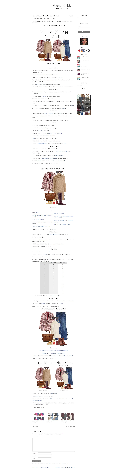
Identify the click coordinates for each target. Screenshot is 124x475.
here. (65, 143)
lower (61, 355)
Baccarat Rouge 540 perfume (61, 151)
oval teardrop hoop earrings (45, 128)
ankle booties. (71, 301)
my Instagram (62, 398)
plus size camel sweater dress (45, 74)
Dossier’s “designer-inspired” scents (49, 158)
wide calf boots (38, 92)
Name (34, 453)
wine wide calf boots (40, 84)
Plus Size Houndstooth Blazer (38, 210)
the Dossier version (59, 155)
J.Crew (50, 251)
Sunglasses (56, 210)
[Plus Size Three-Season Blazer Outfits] (39, 416)
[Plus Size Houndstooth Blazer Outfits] (53, 416)
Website (34, 458)
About (80, 6)
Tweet (71, 426)
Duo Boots (45, 96)
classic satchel (44, 116)
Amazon (53, 135)
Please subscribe (36, 396)
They (33, 138)
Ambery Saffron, (40, 160)
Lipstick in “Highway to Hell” (60, 220)
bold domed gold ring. (42, 143)
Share (68, 426)
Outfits (41, 6)
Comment (34, 436)
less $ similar (38, 212)
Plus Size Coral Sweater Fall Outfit (41, 467)
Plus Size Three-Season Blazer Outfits (38, 420)
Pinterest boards (53, 398)
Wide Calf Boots (57, 224)
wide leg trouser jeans (43, 239)
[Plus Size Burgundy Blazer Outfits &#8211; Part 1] (67, 416)
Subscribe (84, 31)
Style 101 (47, 6)
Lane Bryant (47, 256)
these (59, 113)
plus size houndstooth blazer (52, 80)
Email (74, 426)
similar (71, 216)
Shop (76, 6)
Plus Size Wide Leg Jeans (47, 353)
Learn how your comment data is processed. (58, 463)
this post (72, 105)
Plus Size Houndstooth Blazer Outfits (52, 420)
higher (63, 224)
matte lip (35, 148)
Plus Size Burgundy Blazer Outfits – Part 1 (67, 420)
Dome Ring (34, 219)
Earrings (56, 213)
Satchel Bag (34, 215)
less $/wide (70, 355)
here (72, 86)
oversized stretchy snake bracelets (54, 133)
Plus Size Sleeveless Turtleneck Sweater (47, 350)
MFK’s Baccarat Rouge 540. (59, 160)
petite (55, 217)
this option (60, 77)
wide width (43, 303)
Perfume (34, 226)
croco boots (61, 301)
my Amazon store (56, 140)
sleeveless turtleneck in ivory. (56, 243)
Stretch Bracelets (36, 222)
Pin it (66, 426)
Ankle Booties (37, 355)
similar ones (40, 130)
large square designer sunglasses (50, 113)
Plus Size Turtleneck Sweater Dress (62, 216)
